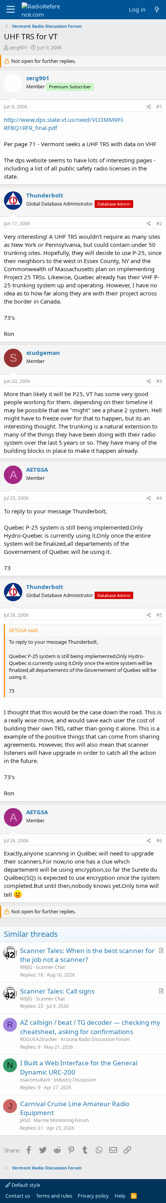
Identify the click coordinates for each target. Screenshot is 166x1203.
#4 (159, 498)
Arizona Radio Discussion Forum (95, 1039)
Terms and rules (54, 1195)
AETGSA (37, 469)
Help (120, 1195)
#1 (159, 106)
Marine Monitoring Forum (61, 1120)
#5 (159, 615)
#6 (159, 840)
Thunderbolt (44, 195)
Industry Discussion (75, 1079)
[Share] (149, 107)
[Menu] (11, 9)
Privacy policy (93, 1195)
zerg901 (18, 47)
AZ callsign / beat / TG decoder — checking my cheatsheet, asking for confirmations (90, 1027)
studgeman (43, 352)
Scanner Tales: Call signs (57, 991)
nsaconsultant (35, 1079)
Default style (25, 1184)
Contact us (17, 1195)
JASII (25, 1120)
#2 (159, 223)
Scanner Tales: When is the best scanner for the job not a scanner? (87, 955)
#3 (159, 381)
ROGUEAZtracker (38, 1039)
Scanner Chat (50, 967)
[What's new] (156, 9)
